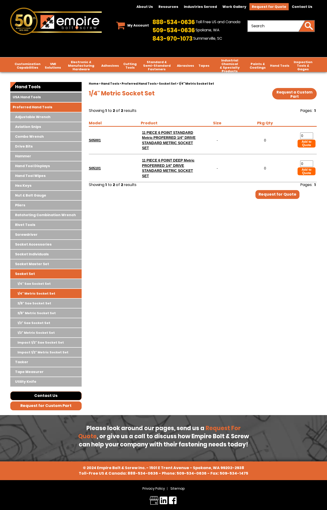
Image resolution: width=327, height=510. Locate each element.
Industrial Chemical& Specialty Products (230, 65)
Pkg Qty (265, 123)
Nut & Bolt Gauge (30, 195)
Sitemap (177, 488)
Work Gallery (234, 6)
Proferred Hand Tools (139, 84)
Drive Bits (24, 146)
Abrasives (185, 65)
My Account (138, 25)
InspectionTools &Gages (303, 65)
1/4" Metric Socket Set (36, 293)
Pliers (20, 205)
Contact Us (302, 6)
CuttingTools (130, 66)
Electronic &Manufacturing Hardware (81, 65)
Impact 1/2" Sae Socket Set (40, 342)
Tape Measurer (29, 371)
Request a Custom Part (294, 94)
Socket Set (167, 84)
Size (217, 123)
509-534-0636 (173, 30)
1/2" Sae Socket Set (33, 323)
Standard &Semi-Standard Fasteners (157, 65)
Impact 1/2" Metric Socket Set (42, 352)
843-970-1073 (172, 39)
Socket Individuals (32, 254)
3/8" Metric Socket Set (36, 313)
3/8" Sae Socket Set (34, 303)
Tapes (203, 65)
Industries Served (200, 6)
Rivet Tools (25, 224)
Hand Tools (279, 65)
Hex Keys (23, 185)
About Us (144, 6)
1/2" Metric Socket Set (36, 332)
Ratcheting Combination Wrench (45, 215)
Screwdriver (26, 234)
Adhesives (110, 65)
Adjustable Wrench (33, 117)
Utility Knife (25, 381)
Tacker (21, 362)
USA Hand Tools (27, 97)
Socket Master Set (32, 264)
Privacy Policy (153, 488)
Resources (168, 6)
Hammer (23, 156)
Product (149, 123)
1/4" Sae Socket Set (34, 283)
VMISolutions (53, 66)
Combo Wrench (29, 136)
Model (95, 123)
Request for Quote (269, 6)
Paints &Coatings (258, 66)
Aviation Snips (28, 126)
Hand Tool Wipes (30, 175)
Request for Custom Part (46, 405)
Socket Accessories (33, 244)
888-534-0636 (173, 22)
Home (94, 84)
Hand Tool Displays (32, 166)
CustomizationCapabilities (27, 66)
